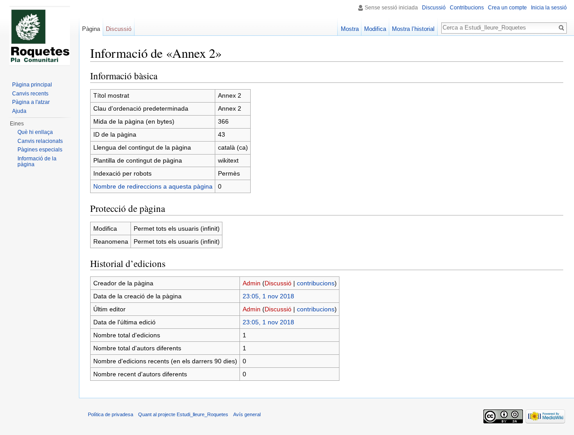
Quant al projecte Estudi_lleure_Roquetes (183, 414)
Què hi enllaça (35, 132)
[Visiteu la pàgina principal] (39, 36)
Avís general (247, 414)
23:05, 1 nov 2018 (268, 296)
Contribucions (467, 7)
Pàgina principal (32, 85)
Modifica (375, 29)
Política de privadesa (110, 414)
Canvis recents (30, 93)
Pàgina (91, 29)
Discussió (278, 283)
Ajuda (19, 111)
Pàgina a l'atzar (31, 102)
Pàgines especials (39, 149)
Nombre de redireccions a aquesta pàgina (153, 186)
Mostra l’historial (413, 29)
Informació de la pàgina (37, 161)
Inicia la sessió (549, 7)
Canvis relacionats (40, 141)
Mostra (350, 29)
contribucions (316, 283)
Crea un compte (507, 7)
